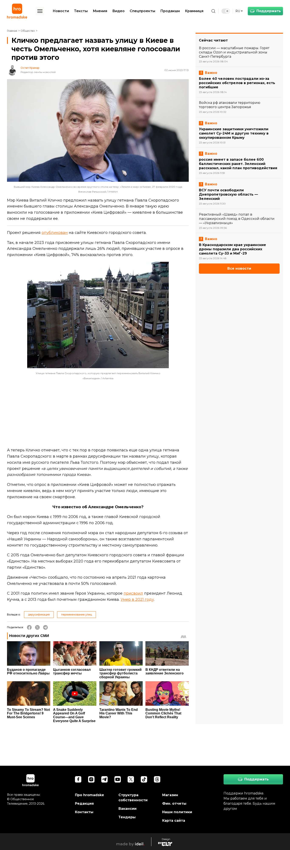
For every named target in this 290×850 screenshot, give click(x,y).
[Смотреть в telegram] (104, 779)
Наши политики (177, 812)
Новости (61, 11)
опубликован (55, 232)
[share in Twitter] (37, 627)
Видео (118, 11)
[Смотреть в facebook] (78, 779)
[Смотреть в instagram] (91, 779)
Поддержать (268, 11)
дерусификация (39, 614)
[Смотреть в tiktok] (144, 779)
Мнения (100, 11)
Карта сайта (173, 821)
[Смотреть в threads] (157, 779)
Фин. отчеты (174, 803)
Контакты (84, 812)
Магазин (170, 795)
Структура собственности (133, 797)
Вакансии (127, 809)
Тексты (81, 11)
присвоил (133, 593)
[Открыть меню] (40, 11)
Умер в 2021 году (137, 599)
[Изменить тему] (225, 11)
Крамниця (194, 11)
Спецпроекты (142, 11)
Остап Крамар (30, 67)
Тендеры (127, 817)
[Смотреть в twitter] (131, 779)
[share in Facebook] (29, 627)
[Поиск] (213, 11)
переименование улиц (76, 614)
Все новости (239, 268)
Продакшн (170, 11)
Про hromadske (89, 795)
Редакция (84, 803)
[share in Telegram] (45, 627)
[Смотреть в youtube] (117, 779)
